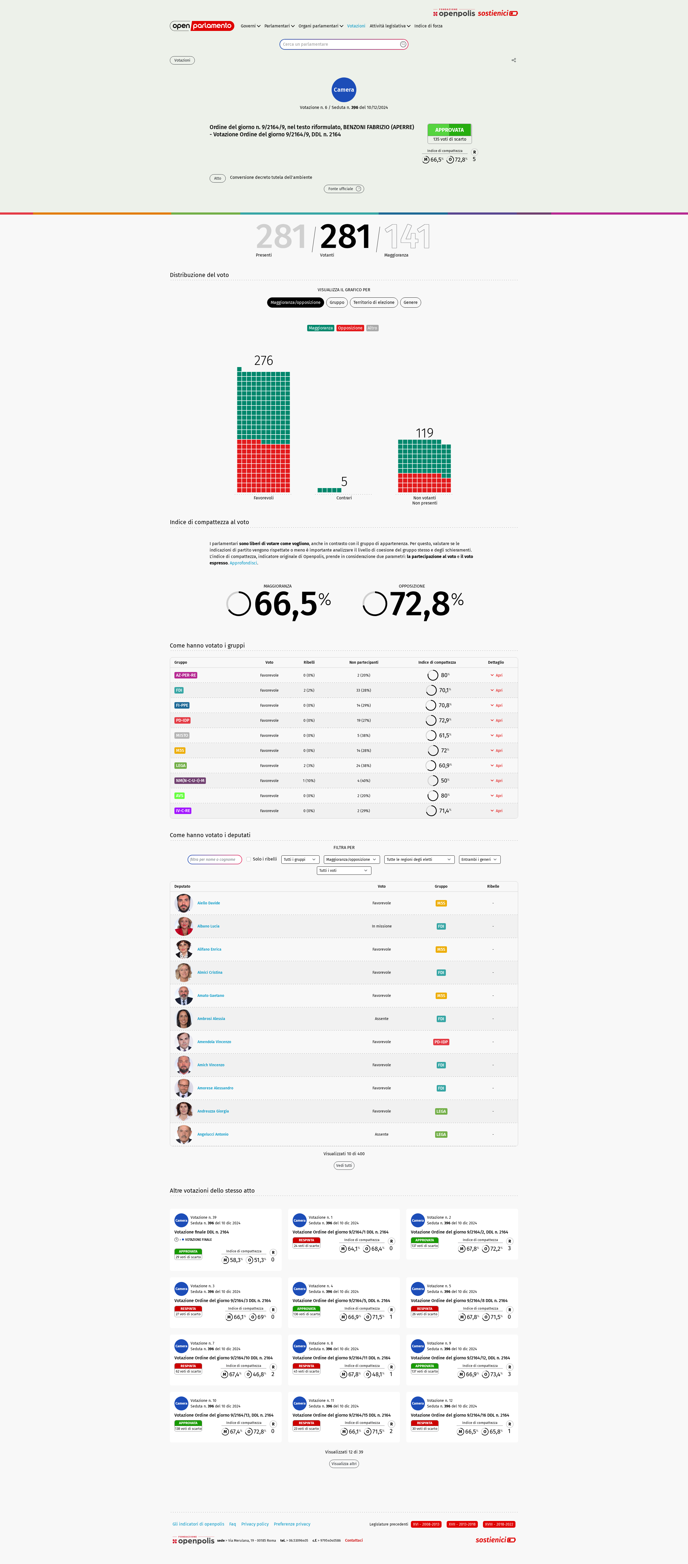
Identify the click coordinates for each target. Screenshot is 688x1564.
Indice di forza (428, 26)
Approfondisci (243, 563)
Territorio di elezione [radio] (374, 302)
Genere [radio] (411, 302)
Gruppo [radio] (337, 302)
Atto (217, 178)
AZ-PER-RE (186, 675)
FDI (179, 690)
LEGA (180, 765)
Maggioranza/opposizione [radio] (296, 302)
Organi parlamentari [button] (319, 26)
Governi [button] (248, 26)
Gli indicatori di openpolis (198, 1524)
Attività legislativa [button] (388, 26)
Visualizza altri (344, 1464)
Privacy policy (255, 1524)
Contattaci (354, 1540)
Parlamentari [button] (277, 26)
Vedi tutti (344, 1165)
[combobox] (344, 44)
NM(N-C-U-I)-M (190, 780)
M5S (180, 750)
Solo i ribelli (265, 859)
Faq (232, 1524)
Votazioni (356, 26)
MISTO (182, 735)
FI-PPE (182, 705)
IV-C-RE (183, 810)
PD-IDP (182, 720)
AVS (179, 795)
